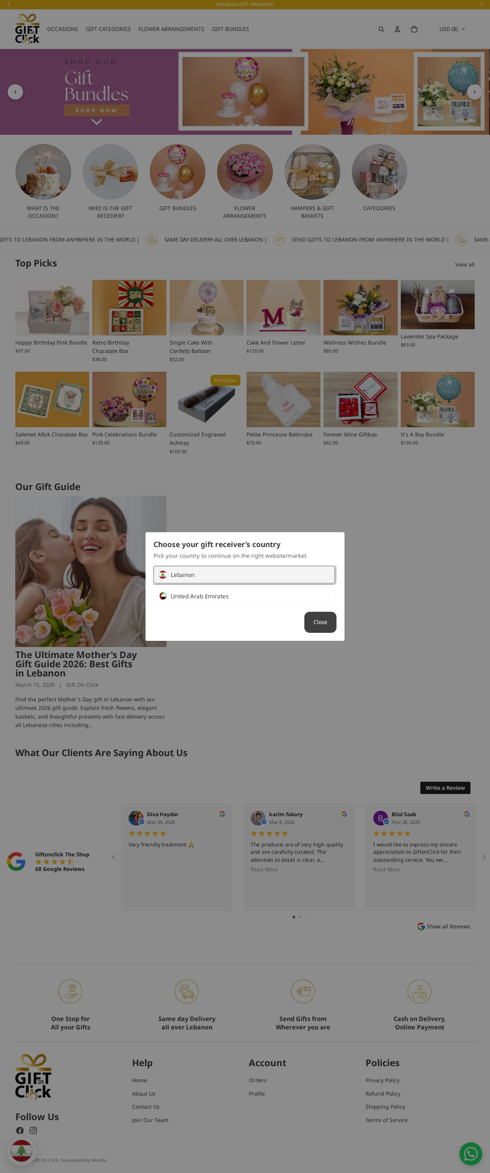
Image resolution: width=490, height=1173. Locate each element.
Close (320, 622)
